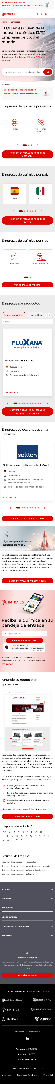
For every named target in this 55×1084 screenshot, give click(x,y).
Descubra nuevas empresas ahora (27, 580)
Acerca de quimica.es (27, 1059)
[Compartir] (41, 14)
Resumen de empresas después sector (19, 861)
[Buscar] (37, 14)
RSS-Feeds (7, 935)
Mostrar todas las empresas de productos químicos (27, 411)
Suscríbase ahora (27, 975)
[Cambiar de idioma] (46, 14)
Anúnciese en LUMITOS (26, 1049)
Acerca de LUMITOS (26, 1054)
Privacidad (48, 1075)
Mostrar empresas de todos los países (27, 220)
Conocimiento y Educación (15, 926)
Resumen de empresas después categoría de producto (26, 866)
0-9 (4, 832)
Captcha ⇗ (38, 651)
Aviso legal (7, 1075)
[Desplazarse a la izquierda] (46, 315)
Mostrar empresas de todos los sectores (27, 154)
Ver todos (7, 664)
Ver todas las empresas (27, 285)
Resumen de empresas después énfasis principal (23, 870)
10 (41, 403)
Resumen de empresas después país (18, 874)
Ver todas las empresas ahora (27, 518)
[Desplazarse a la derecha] (49, 315)
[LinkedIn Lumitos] (27, 1038)
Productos (7, 908)
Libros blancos (9, 917)
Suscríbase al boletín (24, 640)
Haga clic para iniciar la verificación (27, 648)
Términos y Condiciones (28, 1075)
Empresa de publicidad (27, 816)
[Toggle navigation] (51, 14)
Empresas (6, 899)
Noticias (6, 889)
